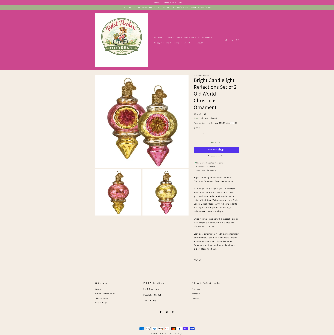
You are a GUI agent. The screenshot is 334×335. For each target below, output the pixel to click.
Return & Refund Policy (105, 293)
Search (98, 289)
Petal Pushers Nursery (163, 334)
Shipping (197, 118)
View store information (206, 170)
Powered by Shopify (176, 334)
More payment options (216, 156)
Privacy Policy (101, 303)
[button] (170, 37)
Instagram (196, 293)
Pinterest (195, 298)
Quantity (197, 128)
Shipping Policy (101, 298)
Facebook (196, 289)
